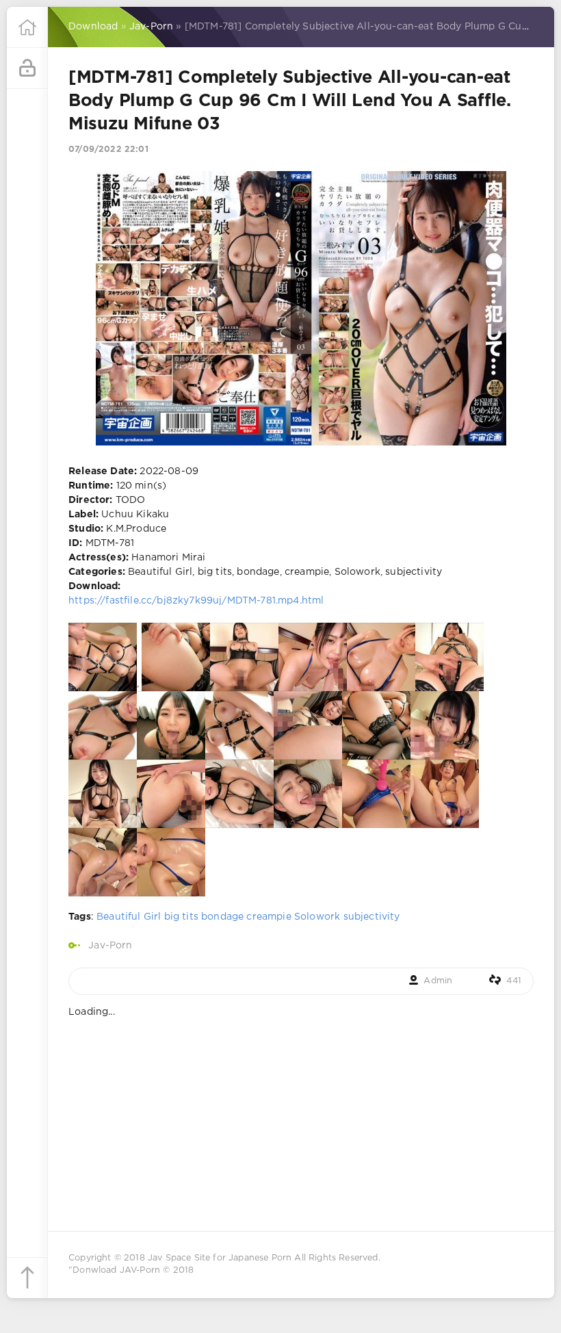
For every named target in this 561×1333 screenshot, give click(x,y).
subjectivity (371, 917)
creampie (268, 917)
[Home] (27, 27)
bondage (222, 917)
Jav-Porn (110, 946)
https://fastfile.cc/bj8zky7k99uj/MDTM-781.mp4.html (196, 601)
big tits (181, 917)
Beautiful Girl (128, 917)
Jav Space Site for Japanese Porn (219, 1258)
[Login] (27, 68)
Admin (437, 981)
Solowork (317, 917)
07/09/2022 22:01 (108, 149)
